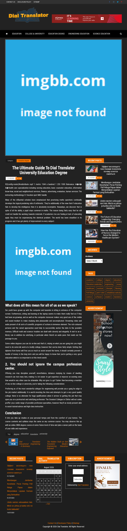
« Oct (48, 504)
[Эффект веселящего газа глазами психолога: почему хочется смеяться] (91, 169)
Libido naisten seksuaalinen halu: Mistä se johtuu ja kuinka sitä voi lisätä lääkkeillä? (110, 204)
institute (100, 288)
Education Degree (56, 34)
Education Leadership (94, 284)
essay (119, 284)
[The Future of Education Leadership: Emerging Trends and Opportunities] (91, 220)
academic (89, 280)
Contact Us (10, 2)
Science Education (101, 34)
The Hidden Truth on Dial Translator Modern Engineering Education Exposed (57, 445)
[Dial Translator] (6, 34)
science (89, 297)
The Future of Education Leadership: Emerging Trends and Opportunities (111, 219)
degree (16, 434)
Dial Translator (83, 485)
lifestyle (109, 288)
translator (34, 434)
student (108, 297)
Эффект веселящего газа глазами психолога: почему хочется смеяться (110, 170)
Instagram (114, 2)
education (25, 434)
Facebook (110, 2)
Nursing (118, 288)
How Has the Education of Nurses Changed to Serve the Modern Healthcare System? (111, 234)
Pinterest (122, 2)
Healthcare (90, 288)
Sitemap (36, 2)
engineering (109, 284)
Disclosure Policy (24, 2)
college (99, 280)
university (43, 434)
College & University (35, 34)
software (98, 297)
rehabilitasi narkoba (114, 293)
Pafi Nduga (90, 293)
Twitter (118, 2)
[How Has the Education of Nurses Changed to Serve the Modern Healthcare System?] (91, 233)
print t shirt (100, 293)
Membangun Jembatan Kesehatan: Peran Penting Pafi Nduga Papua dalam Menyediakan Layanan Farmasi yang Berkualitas (107, 187)
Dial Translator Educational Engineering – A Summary (29, 444)
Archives (89, 256)
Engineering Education (78, 34)
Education (16, 34)
